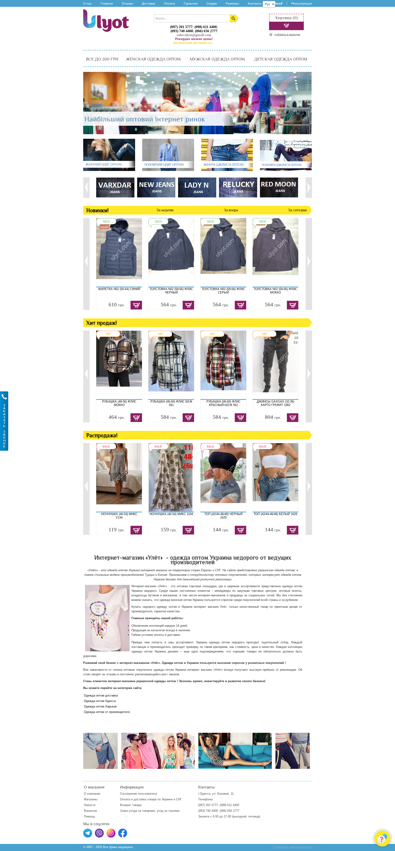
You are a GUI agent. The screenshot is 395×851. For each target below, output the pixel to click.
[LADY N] (197, 187)
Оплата (169, 3)
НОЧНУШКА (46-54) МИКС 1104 (171, 514)
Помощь (89, 816)
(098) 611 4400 (206, 27)
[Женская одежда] (235, 751)
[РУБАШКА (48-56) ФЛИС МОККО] (119, 365)
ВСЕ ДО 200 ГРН (102, 59)
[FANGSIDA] (115, 187)
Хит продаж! (101, 323)
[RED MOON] (279, 187)
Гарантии (191, 3)
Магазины (90, 799)
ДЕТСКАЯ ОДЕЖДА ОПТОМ (280, 59)
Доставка (148, 3)
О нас (87, 3)
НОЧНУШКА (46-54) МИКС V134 (119, 515)
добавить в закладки (287, 34)
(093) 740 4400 (182, 31)
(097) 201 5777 (181, 27)
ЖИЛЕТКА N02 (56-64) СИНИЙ (119, 289)
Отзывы (127, 3)
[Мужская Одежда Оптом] (168, 170)
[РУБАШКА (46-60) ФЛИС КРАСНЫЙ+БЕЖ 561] (223, 365)
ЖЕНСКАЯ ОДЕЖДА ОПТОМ (153, 59)
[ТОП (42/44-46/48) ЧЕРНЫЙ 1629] (223, 477)
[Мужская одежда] (100, 751)
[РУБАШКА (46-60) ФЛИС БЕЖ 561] (171, 365)
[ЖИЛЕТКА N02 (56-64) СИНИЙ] (119, 252)
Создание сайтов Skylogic (292, 847)
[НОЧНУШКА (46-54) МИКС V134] (119, 477)
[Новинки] (158, 751)
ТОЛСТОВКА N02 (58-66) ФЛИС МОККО (275, 290)
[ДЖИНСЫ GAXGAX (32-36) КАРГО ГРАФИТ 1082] (275, 365)
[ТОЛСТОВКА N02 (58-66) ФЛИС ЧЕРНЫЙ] (171, 252)
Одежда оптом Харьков (100, 706)
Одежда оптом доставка (101, 695)
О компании (92, 793)
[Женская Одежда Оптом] (109, 170)
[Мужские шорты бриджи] (292, 751)
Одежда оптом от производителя (107, 712)
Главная (107, 3)
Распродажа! (101, 435)
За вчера (231, 210)
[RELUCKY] (238, 187)
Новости (89, 805)
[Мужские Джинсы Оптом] (286, 170)
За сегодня (297, 210)
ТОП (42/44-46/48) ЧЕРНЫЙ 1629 (223, 515)
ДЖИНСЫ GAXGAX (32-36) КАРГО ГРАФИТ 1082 (275, 403)
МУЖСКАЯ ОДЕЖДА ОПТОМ (217, 59)
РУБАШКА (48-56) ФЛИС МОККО (119, 403)
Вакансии (90, 810)
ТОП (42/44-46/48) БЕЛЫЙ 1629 (275, 514)
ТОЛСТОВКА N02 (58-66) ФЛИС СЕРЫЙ (223, 290)
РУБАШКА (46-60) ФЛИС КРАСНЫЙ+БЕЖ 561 (223, 403)
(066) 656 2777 (206, 31)
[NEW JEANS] (156, 187)
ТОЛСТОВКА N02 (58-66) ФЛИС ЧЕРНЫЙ (171, 290)
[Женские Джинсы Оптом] (227, 170)
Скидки (211, 3)
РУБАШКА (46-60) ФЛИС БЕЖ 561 (171, 403)
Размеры (232, 3)
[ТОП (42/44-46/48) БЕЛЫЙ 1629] (275, 477)
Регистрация (301, 3)
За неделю (165, 210)
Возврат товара (131, 805)
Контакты (255, 3)
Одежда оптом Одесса (100, 701)
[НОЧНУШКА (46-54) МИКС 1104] (171, 477)
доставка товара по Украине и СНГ (158, 799)
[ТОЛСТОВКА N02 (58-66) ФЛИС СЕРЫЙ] (223, 252)
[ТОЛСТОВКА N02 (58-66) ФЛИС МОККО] (275, 252)
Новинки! (97, 210)
